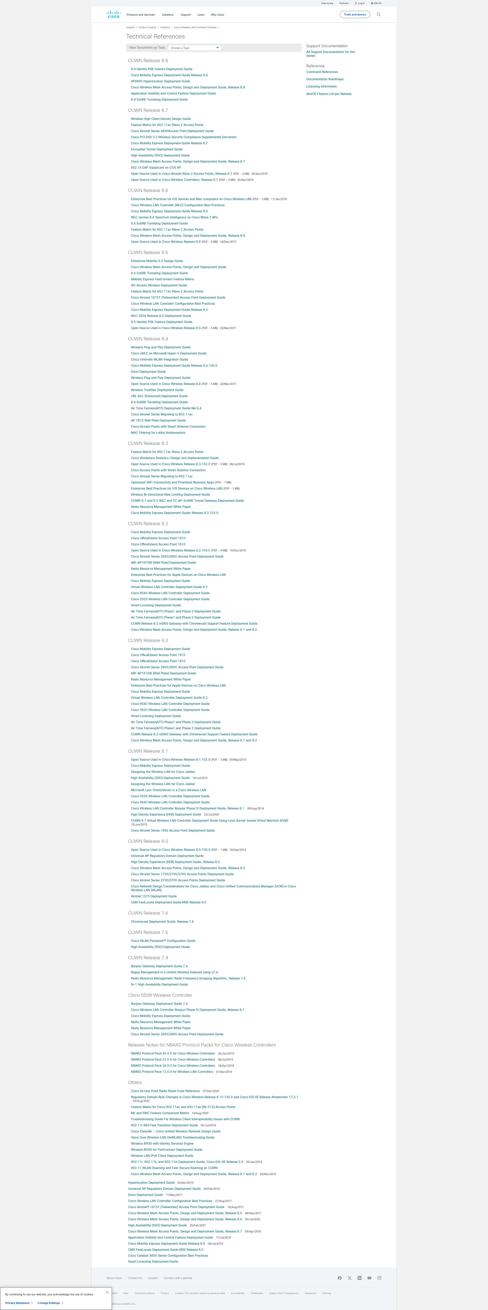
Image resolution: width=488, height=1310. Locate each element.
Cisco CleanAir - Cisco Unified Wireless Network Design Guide (175, 1131)
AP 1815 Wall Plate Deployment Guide (158, 420)
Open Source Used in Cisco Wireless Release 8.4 (166, 383)
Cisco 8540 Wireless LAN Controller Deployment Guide (170, 593)
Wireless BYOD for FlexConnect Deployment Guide (166, 1149)
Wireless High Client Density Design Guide (161, 118)
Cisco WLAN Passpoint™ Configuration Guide (163, 940)
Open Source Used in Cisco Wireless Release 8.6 (166, 241)
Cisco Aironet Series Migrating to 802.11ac (162, 414)
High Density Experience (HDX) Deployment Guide (166, 814)
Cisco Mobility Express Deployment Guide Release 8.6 (169, 211)
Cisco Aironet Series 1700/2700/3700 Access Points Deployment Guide (182, 874)
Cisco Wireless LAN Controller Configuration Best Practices (173, 303)
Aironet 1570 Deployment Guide (154, 896)
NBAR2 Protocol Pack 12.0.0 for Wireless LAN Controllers (172, 1071)
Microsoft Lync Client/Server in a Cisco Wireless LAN (168, 790)
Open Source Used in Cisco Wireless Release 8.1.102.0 (170, 759)
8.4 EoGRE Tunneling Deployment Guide (159, 402)
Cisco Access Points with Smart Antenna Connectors (168, 426)
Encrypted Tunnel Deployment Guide (157, 149)
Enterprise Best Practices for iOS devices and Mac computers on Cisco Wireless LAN (191, 199)
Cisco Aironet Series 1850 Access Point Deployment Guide (173, 830)
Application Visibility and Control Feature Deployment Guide (173, 93)
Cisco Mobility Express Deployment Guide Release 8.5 (169, 309)
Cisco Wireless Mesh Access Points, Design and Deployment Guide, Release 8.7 (188, 161)
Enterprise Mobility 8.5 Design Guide (157, 261)
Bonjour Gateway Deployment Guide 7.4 (159, 966)
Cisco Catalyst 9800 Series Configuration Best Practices (168, 1255)
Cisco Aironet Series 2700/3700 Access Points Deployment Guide (178, 880)
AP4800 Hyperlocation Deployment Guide (160, 81)
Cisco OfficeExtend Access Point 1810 (158, 538)
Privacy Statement (17, 1302)
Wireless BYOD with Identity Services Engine (162, 1143)
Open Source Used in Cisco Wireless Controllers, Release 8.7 (174, 179)
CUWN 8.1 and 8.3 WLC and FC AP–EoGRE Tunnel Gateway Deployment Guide (187, 500)
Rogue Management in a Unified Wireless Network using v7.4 (174, 972)
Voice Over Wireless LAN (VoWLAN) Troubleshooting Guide (172, 1137)
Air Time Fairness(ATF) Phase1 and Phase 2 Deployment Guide (176, 611)
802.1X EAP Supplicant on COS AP (156, 167)
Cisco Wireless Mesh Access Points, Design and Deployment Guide (178, 267)
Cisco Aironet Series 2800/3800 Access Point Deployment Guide (177, 556)
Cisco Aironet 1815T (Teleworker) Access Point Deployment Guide (178, 297)
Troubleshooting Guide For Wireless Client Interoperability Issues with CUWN (185, 1119)
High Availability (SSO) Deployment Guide (160, 155)
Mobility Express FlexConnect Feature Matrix (162, 279)
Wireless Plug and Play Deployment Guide (160, 347)
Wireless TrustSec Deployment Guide (157, 390)
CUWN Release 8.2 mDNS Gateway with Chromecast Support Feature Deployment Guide (194, 623)
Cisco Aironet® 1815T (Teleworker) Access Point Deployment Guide (176, 1207)
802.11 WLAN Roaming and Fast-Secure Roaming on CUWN (174, 1168)
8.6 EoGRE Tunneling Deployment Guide (159, 223)
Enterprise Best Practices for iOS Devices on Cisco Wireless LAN (176, 488)
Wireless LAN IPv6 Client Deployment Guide (162, 1155)
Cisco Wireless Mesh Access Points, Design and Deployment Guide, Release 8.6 (188, 235)
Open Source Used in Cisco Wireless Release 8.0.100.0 (170, 849)
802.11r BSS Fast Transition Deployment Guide (165, 1125)
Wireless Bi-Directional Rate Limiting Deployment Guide (170, 494)
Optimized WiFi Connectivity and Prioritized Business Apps (172, 482)
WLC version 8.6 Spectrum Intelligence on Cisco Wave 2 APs (174, 217)
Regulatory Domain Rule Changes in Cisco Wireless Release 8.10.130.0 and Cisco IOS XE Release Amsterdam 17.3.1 (214, 1097)
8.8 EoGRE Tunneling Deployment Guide (159, 99)
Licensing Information (321, 86)
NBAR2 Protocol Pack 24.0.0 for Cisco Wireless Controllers (173, 1065)
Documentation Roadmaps (325, 79)
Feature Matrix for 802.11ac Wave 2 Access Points (167, 125)
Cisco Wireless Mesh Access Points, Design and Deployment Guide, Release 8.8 (188, 87)
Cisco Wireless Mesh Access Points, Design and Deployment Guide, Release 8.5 (185, 1213)
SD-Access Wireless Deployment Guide (159, 285)
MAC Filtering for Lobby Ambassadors (158, 432)
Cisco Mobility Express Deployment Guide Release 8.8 (169, 75)
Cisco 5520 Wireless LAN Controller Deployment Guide (170, 599)
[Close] (107, 1292)
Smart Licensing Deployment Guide (156, 605)
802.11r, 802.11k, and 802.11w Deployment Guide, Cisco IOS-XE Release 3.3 (187, 1161)
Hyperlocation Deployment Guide (152, 1182)
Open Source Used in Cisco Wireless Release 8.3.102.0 (170, 464)
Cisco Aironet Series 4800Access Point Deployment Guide (172, 131)
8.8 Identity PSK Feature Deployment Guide (161, 69)
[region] (56, 1298)
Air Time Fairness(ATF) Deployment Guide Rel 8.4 (166, 408)
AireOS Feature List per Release (329, 93)
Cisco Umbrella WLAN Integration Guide (159, 359)
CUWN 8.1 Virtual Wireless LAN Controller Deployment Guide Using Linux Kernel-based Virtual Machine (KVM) (209, 820)
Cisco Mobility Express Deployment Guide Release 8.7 (169, 143)
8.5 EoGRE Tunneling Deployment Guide (159, 273)
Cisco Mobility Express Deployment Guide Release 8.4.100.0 (174, 365)
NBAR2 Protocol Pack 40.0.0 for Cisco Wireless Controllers (173, 1053)
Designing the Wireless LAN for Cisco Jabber (163, 771)
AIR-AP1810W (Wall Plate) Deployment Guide (163, 562)
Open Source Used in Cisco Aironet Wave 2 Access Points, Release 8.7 (181, 173)
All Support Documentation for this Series (330, 53)
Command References (322, 72)
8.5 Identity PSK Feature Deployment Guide (161, 322)
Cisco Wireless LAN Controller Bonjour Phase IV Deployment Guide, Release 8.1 (187, 808)
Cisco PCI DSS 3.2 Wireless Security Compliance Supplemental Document (183, 137)
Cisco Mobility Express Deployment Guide (160, 532)
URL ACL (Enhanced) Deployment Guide (159, 396)
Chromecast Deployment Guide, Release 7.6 (162, 921)
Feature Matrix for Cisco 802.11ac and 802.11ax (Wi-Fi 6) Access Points (183, 1107)
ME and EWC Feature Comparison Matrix (160, 1113)
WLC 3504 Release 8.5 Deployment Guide (161, 315)
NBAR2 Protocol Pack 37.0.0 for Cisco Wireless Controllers (173, 1059)
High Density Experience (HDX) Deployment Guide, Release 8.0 (175, 862)
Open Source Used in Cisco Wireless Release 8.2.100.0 (170, 550)
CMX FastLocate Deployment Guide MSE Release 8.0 (169, 902)
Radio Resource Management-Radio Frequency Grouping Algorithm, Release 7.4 (188, 978)
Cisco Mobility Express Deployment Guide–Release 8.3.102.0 (174, 512)
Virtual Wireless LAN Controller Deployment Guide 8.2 (169, 587)
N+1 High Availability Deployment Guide (159, 984)
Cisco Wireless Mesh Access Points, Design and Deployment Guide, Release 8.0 (188, 868)
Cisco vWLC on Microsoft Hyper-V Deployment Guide (168, 353)
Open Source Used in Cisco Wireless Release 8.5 (166, 328)
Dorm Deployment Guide (148, 371)
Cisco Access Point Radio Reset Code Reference (165, 1091)
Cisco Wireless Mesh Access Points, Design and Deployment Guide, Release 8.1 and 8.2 (194, 629)
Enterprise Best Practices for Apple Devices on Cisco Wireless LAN (178, 574)
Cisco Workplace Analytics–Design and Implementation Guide (175, 458)
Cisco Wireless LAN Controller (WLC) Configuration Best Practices (178, 205)
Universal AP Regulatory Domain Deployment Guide (167, 855)
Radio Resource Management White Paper (161, 506)
